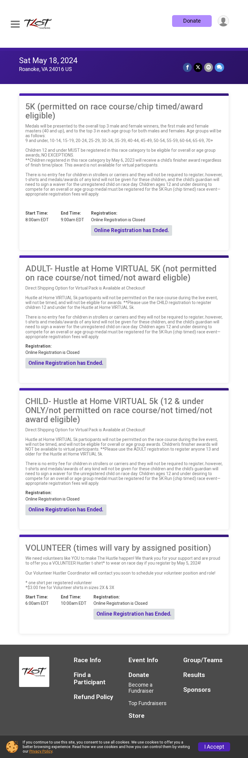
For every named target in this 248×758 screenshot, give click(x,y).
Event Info (143, 660)
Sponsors (197, 689)
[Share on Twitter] (198, 67)
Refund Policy (93, 697)
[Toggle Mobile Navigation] (15, 24)
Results (194, 675)
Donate (192, 21)
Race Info (87, 660)
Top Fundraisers (148, 703)
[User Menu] (223, 21)
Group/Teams (203, 660)
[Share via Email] (208, 67)
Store (137, 715)
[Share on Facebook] (187, 67)
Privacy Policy (40, 751)
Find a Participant (90, 679)
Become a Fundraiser (141, 688)
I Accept (214, 747)
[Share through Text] (219, 67)
